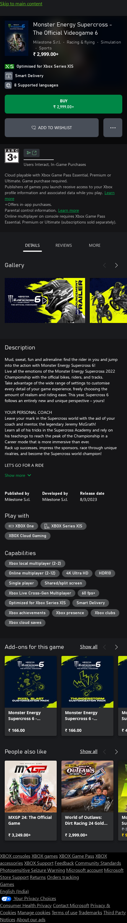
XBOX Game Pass (76, 856)
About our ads (31, 919)
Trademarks (90, 912)
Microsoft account (84, 870)
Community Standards (98, 863)
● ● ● (113, 127)
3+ (29, 153)
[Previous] (104, 265)
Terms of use (64, 912)
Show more (15, 475)
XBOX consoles (15, 856)
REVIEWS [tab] (64, 245)
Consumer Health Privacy (26, 905)
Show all (88, 646)
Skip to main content (21, 3)
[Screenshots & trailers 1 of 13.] (45, 300)
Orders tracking (63, 877)
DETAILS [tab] (32, 245)
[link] (31, 696)
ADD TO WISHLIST (55, 127)
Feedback (64, 863)
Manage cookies (34, 912)
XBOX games (45, 856)
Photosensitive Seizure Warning (32, 870)
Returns (38, 877)
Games (7, 884)
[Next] (116, 265)
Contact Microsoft (71, 905)
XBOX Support (38, 863)
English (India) (14, 891)
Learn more (68, 210)
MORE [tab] (94, 245)
